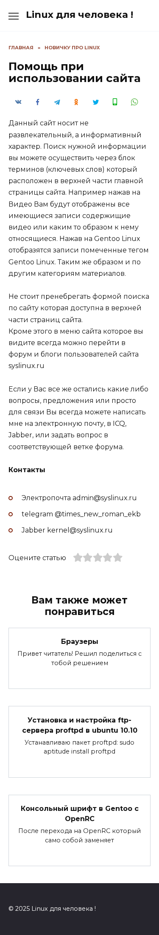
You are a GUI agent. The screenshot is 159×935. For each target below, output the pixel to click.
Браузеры (79, 642)
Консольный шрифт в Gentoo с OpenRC (80, 814)
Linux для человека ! (79, 14)
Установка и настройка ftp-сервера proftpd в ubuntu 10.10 (79, 725)
